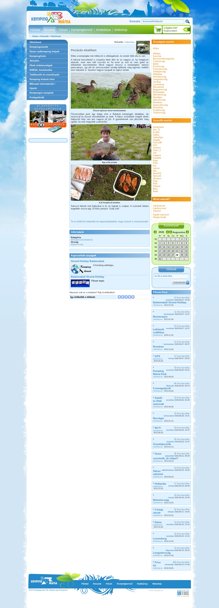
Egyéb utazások (161, 214)
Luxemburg (158, 84)
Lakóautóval (159, 205)
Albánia (156, 53)
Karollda (157, 158)
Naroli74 (157, 173)
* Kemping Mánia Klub (159, 370)
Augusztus (179, 232)
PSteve (156, 186)
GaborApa (129, 42)
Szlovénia (158, 107)
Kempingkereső (82, 30)
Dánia (156, 64)
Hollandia (157, 74)
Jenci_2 (157, 150)
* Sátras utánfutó (158, 471)
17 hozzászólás (179, 357)
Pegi (155, 181)
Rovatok (49, 30)
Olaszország (159, 100)
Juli (154, 152)
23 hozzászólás (178, 298)
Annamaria (158, 127)
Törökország (159, 112)
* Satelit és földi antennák (158, 400)
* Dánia (157, 522)
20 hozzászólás (178, 368)
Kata (155, 160)
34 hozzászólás (179, 510)
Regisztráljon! (170, 31)
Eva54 (156, 132)
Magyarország (160, 89)
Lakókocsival (159, 208)
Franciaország (160, 69)
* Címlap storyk (158, 511)
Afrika (156, 48)
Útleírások (56, 36)
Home (35, 36)
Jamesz (157, 147)
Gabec (156, 134)
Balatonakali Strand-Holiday (87, 276)
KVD (155, 163)
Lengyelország (160, 79)
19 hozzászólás (178, 428)
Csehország (159, 61)
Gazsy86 (157, 142)
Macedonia (158, 87)
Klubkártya (103, 30)
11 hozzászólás (177, 313)
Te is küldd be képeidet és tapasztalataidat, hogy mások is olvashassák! (109, 221)
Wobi (155, 191)
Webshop (120, 30)
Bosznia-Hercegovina (163, 58)
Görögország (159, 71)
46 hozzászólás (178, 384)
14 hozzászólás (177, 343)
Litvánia (157, 82)
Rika (155, 188)
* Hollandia (159, 483)
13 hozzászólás (178, 523)
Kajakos (157, 155)
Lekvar (156, 168)
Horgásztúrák (159, 217)
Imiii (155, 145)
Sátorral (157, 211)
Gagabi (156, 140)
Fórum (63, 30)
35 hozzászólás (177, 454)
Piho (155, 183)
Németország (159, 94)
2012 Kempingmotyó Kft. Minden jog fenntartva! (48, 590)
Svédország (159, 110)
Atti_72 (156, 129)
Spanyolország (160, 105)
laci (154, 165)
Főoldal (35, 30)
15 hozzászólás (178, 327)
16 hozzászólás (179, 496)
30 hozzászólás (178, 440)
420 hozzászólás (177, 563)
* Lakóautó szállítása (158, 329)
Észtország (158, 66)
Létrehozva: (163, 305)
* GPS (156, 356)
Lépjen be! (170, 27)
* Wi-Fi (157, 427)
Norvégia (157, 97)
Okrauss (157, 178)
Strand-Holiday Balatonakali (87, 261)
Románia (157, 102)
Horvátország (159, 76)
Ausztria (157, 56)
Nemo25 (157, 176)
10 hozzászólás (177, 414)
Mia (155, 170)
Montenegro (159, 92)
